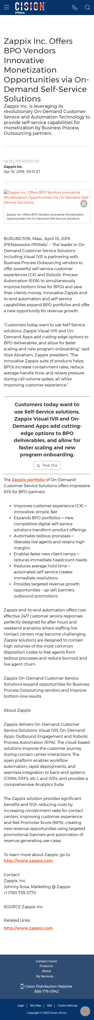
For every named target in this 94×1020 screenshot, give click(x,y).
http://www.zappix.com (28, 860)
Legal (21, 1005)
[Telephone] (74, 7)
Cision (54, 1012)
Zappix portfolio (28, 479)
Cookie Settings (67, 1005)
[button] (47, 197)
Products (46, 966)
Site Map (35, 1005)
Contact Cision (46, 961)
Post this (50, 465)
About (46, 971)
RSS (49, 1005)
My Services (45, 976)
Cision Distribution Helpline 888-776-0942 (48, 989)
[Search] (87, 7)
